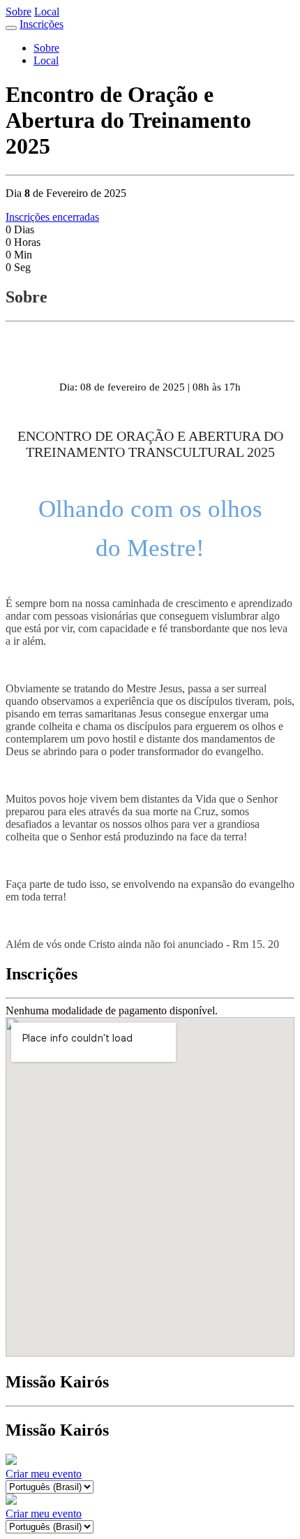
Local (46, 11)
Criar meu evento (44, 1474)
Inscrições (41, 24)
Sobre (18, 11)
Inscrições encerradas (52, 217)
